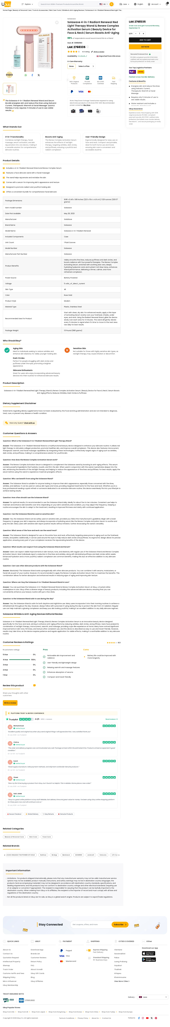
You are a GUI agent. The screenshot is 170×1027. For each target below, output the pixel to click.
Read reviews (111, 719)
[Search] (112, 4)
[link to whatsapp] (26, 75)
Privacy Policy (83, 1018)
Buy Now (87, 105)
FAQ (32, 965)
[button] (124, 4)
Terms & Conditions (66, 1018)
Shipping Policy (9, 977)
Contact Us (7, 954)
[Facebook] (139, 1018)
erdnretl (91, 855)
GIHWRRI (78, 855)
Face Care (47, 837)
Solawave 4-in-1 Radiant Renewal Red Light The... (103, 10)
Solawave (71, 19)
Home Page (7, 10)
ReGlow (43, 855)
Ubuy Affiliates (37, 981)
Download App (37, 950)
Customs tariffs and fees (13, 973)
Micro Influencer (10, 981)
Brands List (35, 954)
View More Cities (121, 981)
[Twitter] (152, 1018)
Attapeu (117, 973)
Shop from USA (8, 1012)
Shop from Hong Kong (57, 1012)
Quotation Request (11, 957)
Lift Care (115, 855)
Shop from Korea (75, 1012)
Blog (33, 977)
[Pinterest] (156, 1018)
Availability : (72, 56)
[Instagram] (143, 1018)
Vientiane (118, 950)
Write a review (10, 703)
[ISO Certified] (26, 1000)
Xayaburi (118, 965)
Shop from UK (23, 1012)
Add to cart (145, 40)
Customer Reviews (38, 957)
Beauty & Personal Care (22, 10)
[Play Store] (149, 960)
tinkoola (103, 855)
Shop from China (91, 1012)
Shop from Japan (38, 1012)
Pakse (116, 957)
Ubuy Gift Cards (37, 973)
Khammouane (120, 977)
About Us (7, 950)
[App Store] (149, 954)
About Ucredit (37, 969)
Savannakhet (119, 954)
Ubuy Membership (10, 985)
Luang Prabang (120, 961)
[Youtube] (147, 1018)
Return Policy (36, 961)
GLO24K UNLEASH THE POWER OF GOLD (20, 855)
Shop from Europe (125, 1012)
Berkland (66, 855)
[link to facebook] (32, 75)
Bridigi (54, 855)
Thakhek (117, 969)
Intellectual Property (11, 961)
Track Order (8, 969)
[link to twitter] (39, 75)
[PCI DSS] (8, 1000)
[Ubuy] (6, 4)
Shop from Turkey (108, 1012)
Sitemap (6, 965)
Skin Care (33, 837)
